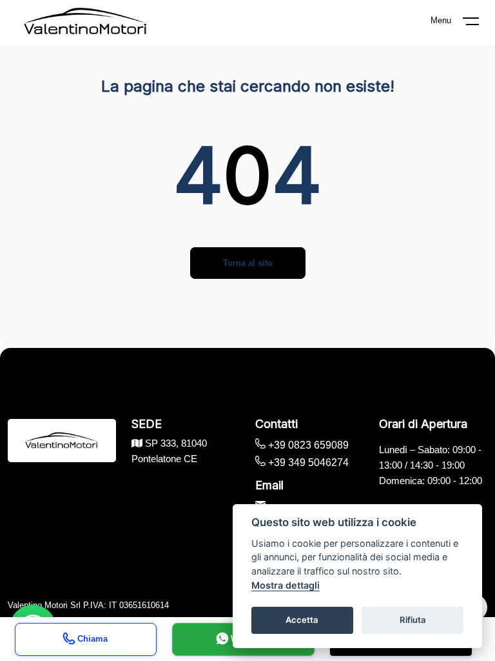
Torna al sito (248, 263)
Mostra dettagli (285, 585)
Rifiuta (413, 620)
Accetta (302, 620)
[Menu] (479, 24)
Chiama (91, 638)
